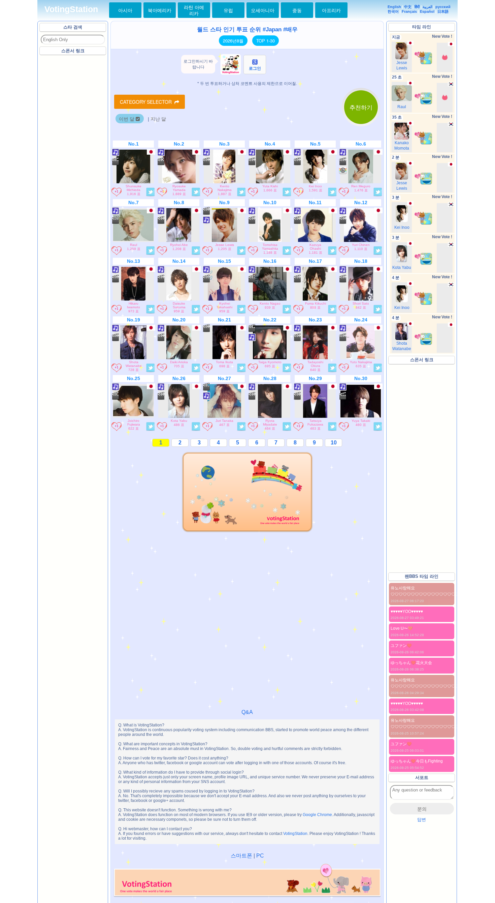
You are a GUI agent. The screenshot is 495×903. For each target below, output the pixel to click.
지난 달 (158, 119)
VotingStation (71, 9)
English (394, 7)
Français (409, 11)
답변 (421, 819)
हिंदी (417, 7)
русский (443, 7)
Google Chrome (317, 814)
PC (260, 856)
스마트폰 (241, 856)
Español (427, 11)
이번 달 (127, 119)
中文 (407, 7)
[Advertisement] (73, 158)
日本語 (443, 11)
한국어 (393, 11)
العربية (427, 7)
